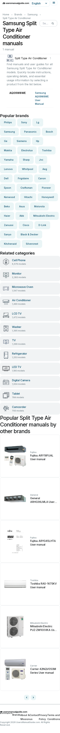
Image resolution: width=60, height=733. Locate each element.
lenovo (8, 169)
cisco (26, 225)
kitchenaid (10, 243)
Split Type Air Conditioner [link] (17, 18)
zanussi (8, 225)
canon (42, 178)
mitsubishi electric (44, 215)
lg (37, 122)
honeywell (48, 197)
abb (22, 215)
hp (37, 141)
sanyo (7, 234)
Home (6, 14)
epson (7, 187)
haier (7, 215)
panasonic (30, 131)
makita (8, 150)
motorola (39, 206)
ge (5, 141)
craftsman (26, 187)
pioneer (46, 187)
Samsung (33, 14)
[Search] (53, 23)
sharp (26, 159)
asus (22, 206)
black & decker (29, 234)
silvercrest (32, 243)
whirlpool (27, 169)
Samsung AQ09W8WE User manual (42, 98)
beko (7, 206)
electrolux (27, 150)
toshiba (47, 150)
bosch (49, 131)
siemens (22, 141)
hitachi (28, 197)
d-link (42, 225)
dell (6, 178)
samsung (9, 131)
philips (8, 122)
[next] (33, 697)
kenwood (9, 197)
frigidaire (23, 178)
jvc (41, 159)
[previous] (26, 697)
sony (24, 122)
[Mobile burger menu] (53, 2)
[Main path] (30, 712)
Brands (18, 14)
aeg (44, 169)
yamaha (9, 159)
